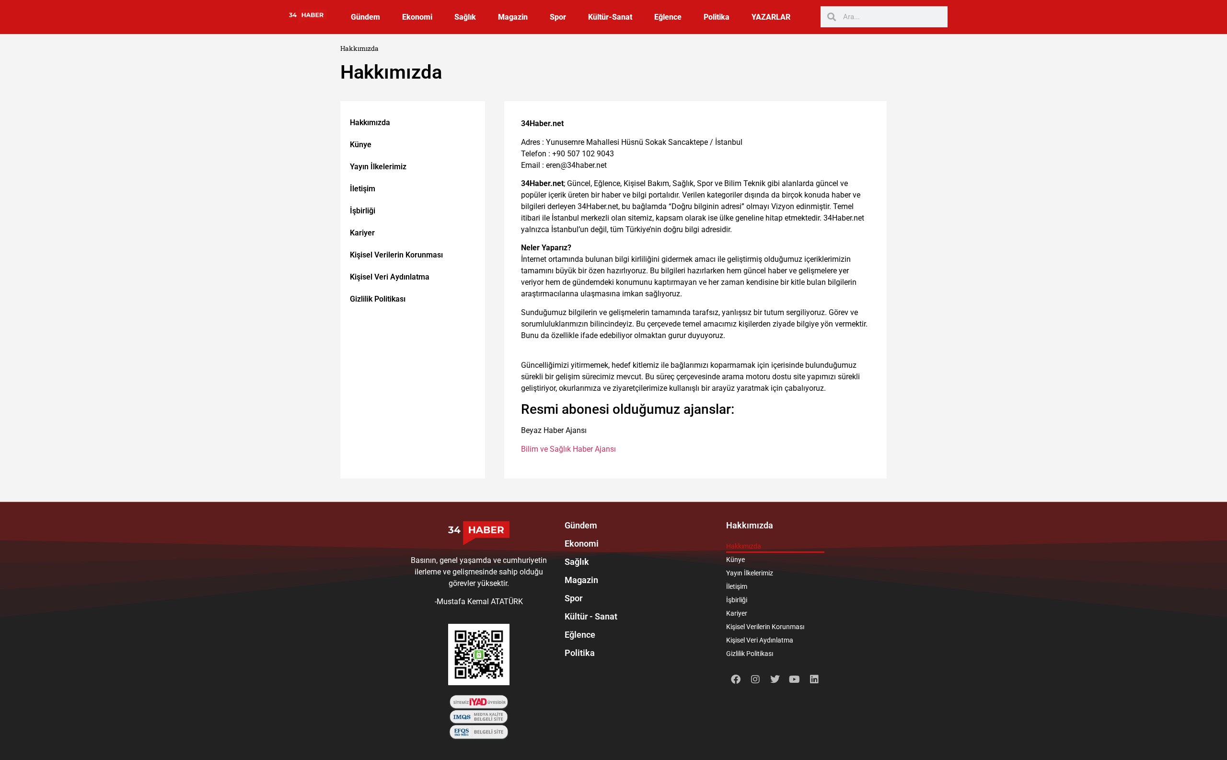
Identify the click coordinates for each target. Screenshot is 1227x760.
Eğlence (668, 17)
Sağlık (465, 17)
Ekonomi (417, 17)
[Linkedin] (814, 679)
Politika (716, 17)
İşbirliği (362, 210)
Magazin (513, 17)
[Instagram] (755, 679)
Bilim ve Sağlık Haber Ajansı (568, 449)
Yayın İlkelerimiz (378, 166)
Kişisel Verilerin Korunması (396, 254)
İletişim (362, 188)
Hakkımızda (370, 122)
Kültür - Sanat (591, 616)
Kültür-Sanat (610, 17)
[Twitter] (775, 679)
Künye (360, 144)
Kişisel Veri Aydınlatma (389, 276)
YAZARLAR (771, 17)
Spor (558, 17)
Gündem (365, 17)
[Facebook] (735, 679)
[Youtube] (794, 679)
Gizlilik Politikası (377, 299)
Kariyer (362, 232)
